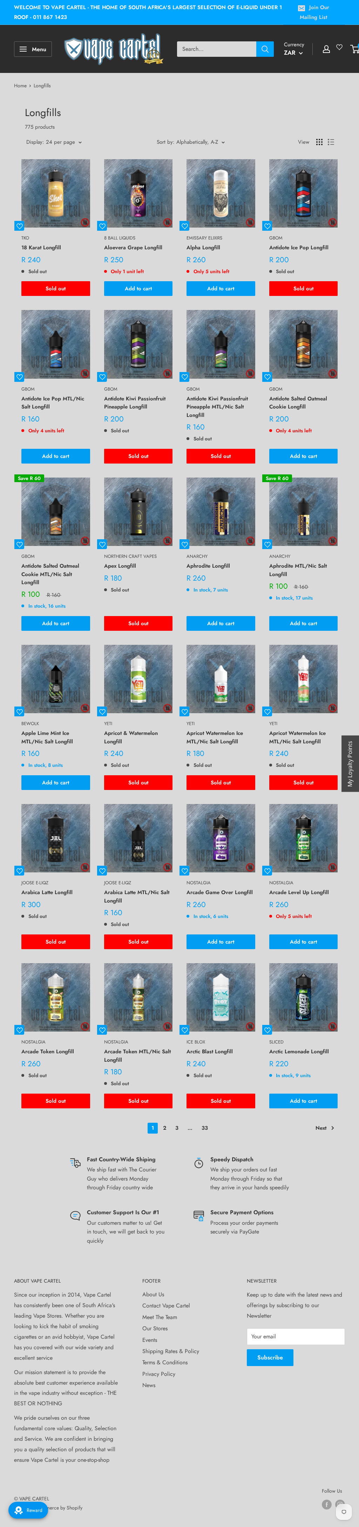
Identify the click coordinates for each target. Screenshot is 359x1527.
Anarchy (197, 556)
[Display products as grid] (319, 142)
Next (321, 1128)
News (148, 1385)
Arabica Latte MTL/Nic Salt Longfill (136, 896)
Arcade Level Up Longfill (299, 892)
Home (20, 85)
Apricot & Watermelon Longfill (131, 737)
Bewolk (30, 723)
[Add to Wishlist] (19, 226)
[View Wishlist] (340, 50)
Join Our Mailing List (314, 12)
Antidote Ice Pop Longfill (298, 247)
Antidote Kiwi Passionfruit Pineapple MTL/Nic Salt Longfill (217, 407)
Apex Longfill (120, 566)
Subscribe (270, 1357)
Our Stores (155, 1328)
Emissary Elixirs (204, 238)
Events (149, 1340)
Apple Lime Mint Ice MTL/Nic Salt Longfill (47, 737)
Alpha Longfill (203, 247)
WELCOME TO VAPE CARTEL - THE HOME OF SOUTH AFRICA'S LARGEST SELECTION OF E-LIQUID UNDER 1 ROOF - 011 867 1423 (148, 12)
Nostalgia (199, 882)
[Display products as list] (331, 142)
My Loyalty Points (350, 763)
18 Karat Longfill (41, 247)
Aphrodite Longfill (208, 566)
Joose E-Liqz (34, 882)
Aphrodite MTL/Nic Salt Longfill (298, 570)
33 (205, 1128)
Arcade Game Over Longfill (220, 892)
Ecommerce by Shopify (58, 1507)
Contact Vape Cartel (166, 1306)
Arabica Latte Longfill (47, 892)
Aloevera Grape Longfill (133, 247)
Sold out (56, 288)
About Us (153, 1294)
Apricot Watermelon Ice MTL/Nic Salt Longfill (215, 737)
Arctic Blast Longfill (210, 1051)
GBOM (276, 238)
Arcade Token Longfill (47, 1051)
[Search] (265, 49)
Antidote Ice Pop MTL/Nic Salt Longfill (52, 403)
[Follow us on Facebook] (327, 1504)
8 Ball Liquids (119, 238)
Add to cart (138, 288)
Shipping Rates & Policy (170, 1351)
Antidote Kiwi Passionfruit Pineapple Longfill (134, 403)
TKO (25, 238)
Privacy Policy (158, 1374)
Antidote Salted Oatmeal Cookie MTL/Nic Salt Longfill (50, 574)
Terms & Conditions (165, 1362)
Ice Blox (196, 1042)
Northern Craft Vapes (130, 556)
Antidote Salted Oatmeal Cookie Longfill (298, 403)
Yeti (108, 723)
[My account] (326, 49)
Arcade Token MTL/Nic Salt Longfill (137, 1055)
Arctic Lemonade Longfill (299, 1051)
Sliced (276, 1042)
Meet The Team (159, 1317)
